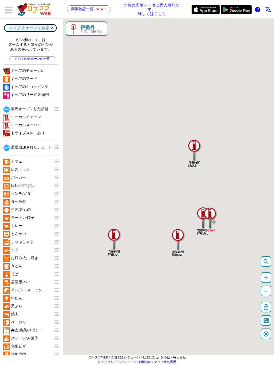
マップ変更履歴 (165, 362)
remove (266, 291)
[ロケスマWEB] (36, 9)
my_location (266, 334)
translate (268, 9)
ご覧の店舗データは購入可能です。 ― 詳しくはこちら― (151, 9)
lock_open (266, 307)
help (257, 9)
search (266, 261)
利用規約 (145, 362)
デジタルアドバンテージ (118, 362)
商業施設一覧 (88, 9)
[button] (210, 215)
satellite (266, 320)
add (266, 277)
